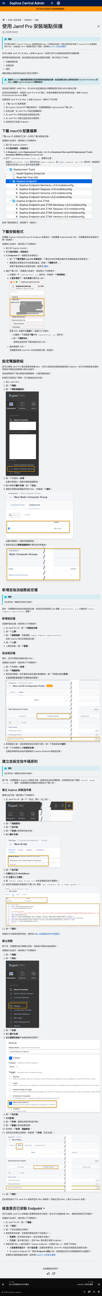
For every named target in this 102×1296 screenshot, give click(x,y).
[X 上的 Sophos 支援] (84, 1292)
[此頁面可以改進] (53, 1273)
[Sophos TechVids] (94, 1292)
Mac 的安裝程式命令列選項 (47, 934)
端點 (46, 266)
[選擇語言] (58, 3)
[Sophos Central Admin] (3, 19)
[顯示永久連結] (98, 26)
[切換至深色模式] (52, 3)
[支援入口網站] (89, 1292)
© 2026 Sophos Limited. (11, 1292)
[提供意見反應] (99, 1292)
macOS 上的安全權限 (57, 46)
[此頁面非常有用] (48, 1273)
